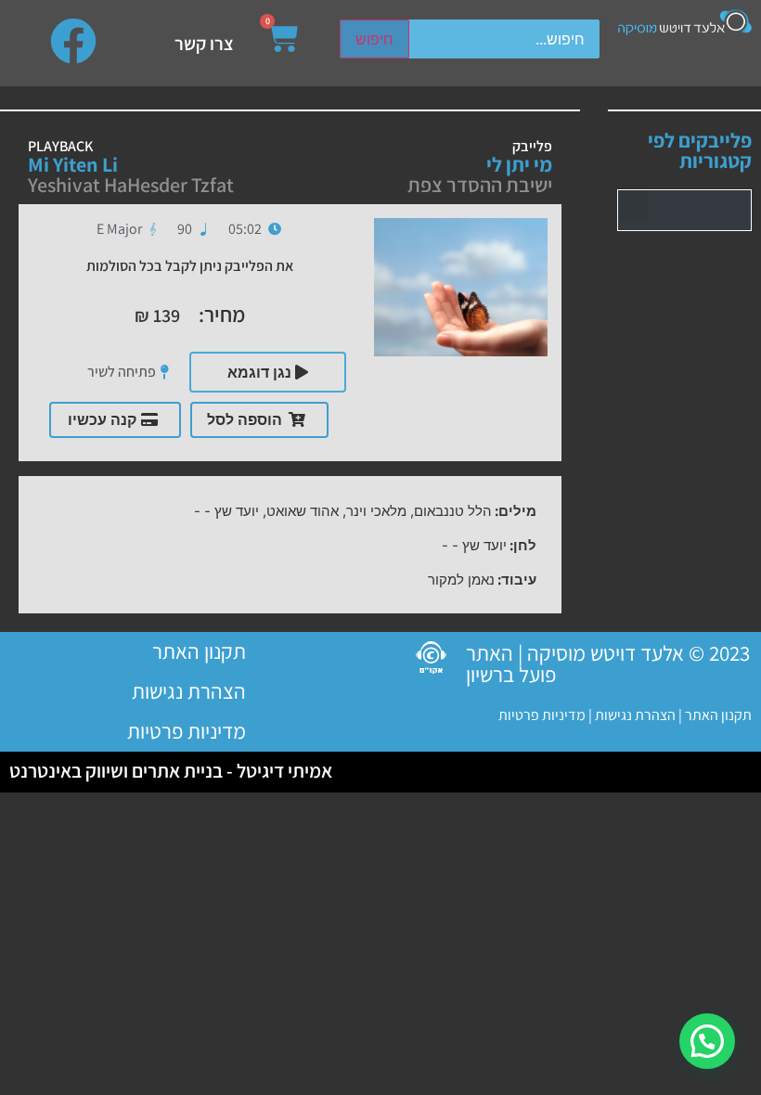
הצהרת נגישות (634, 715)
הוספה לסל (244, 419)
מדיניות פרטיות (542, 715)
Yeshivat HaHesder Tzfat (131, 185)
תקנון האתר (718, 715)
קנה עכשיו (102, 419)
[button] (633, 205)
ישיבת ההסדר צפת (479, 185)
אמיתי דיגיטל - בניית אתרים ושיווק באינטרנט (170, 770)
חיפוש (374, 39)
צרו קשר (204, 44)
